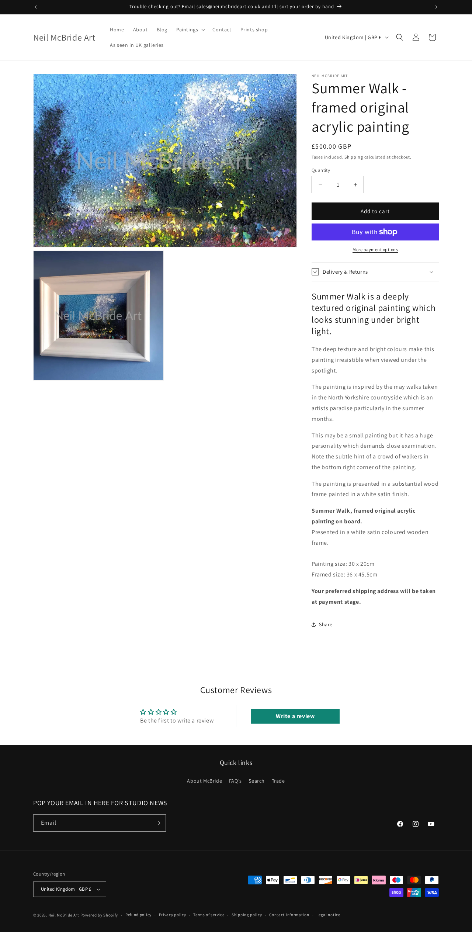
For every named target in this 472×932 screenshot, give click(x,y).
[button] (190, 29)
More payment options (375, 249)
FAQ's (235, 780)
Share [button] (326, 624)
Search (257, 780)
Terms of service (208, 914)
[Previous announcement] (36, 7)
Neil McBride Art (63, 915)
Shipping (353, 157)
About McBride (204, 780)
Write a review (295, 716)
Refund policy (138, 914)
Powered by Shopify (99, 915)
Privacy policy (172, 914)
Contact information (289, 914)
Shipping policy (247, 914)
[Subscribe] (157, 823)
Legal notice (328, 914)
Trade (278, 780)
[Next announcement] (436, 7)
